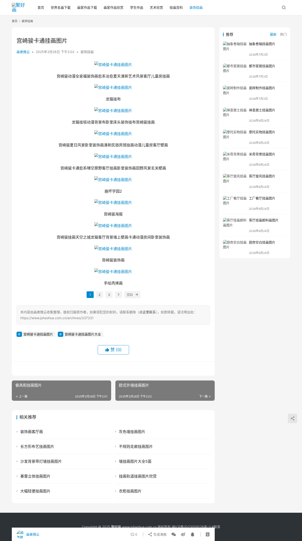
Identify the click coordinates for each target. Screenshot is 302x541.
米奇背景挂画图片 (262, 154)
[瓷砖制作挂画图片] (235, 93)
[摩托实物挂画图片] (235, 137)
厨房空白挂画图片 (262, 242)
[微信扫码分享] (173, 534)
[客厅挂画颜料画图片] (235, 225)
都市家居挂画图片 (262, 66)
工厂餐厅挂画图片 (262, 198)
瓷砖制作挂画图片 (262, 88)
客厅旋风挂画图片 (262, 176)
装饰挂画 (196, 7)
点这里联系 (147, 312)
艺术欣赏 (156, 7)
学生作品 (136, 7)
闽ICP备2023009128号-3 (191, 527)
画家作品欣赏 (113, 7)
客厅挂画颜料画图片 (264, 220)
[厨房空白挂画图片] (235, 247)
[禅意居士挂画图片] (235, 115)
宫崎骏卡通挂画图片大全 (83, 334)
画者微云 (23, 52)
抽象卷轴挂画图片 (262, 44)
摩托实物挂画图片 (262, 132)
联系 (217, 527)
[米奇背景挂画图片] (235, 159)
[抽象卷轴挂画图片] (235, 48)
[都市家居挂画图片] (235, 71)
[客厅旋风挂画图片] (235, 181)
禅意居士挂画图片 (262, 110)
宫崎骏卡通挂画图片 (38, 334)
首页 (41, 7)
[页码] (137, 294)
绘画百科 (176, 7)
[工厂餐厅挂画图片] (235, 203)
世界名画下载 (61, 7)
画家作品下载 (87, 7)
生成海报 (159, 534)
